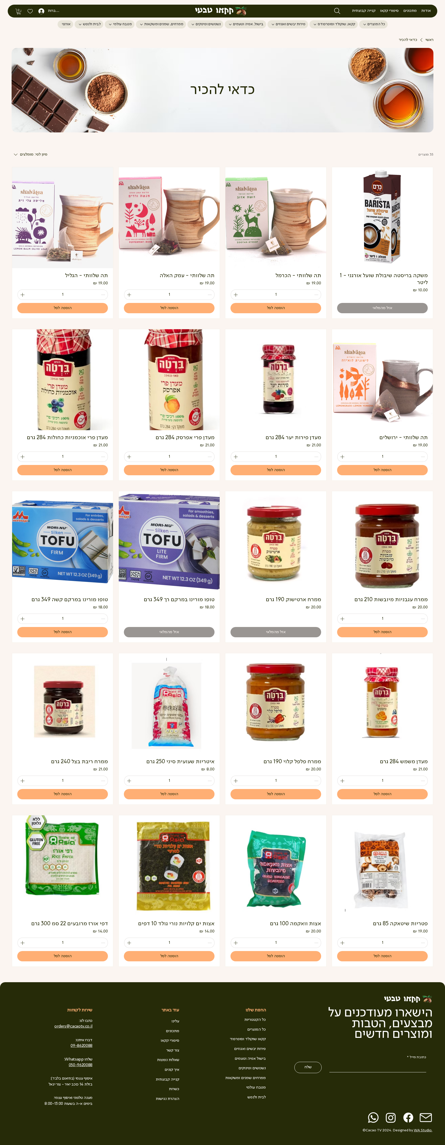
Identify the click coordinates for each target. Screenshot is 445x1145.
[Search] (337, 11)
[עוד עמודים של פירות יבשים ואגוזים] (273, 24)
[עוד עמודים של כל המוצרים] (364, 24)
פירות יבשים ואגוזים (250, 1049)
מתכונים (172, 1031)
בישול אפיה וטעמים (250, 1059)
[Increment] (235, 295)
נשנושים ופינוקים (252, 1068)
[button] (426, 10)
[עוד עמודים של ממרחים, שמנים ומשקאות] (141, 24)
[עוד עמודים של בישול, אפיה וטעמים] (230, 24)
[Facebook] (408, 1117)
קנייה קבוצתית (167, 1080)
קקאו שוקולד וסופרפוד (248, 1039)
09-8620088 (81, 1046)
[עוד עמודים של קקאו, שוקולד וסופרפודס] (315, 24)
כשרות (174, 1089)
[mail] (425, 1117)
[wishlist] (30, 11)
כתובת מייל (416, 1057)
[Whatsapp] (373, 1117)
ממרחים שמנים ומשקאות (245, 1078)
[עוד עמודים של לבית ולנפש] (80, 24)
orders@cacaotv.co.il (73, 1026)
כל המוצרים (256, 1030)
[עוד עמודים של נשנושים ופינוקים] (193, 24)
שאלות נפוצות (168, 1060)
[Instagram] (390, 1117)
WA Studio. (423, 1130)
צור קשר (172, 1050)
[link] (18, 11)
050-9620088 (80, 1065)
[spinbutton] (276, 295)
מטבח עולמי (256, 1087)
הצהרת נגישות (167, 1099)
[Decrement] (316, 295)
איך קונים (172, 1070)
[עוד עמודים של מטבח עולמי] (110, 24)
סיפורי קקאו (170, 1041)
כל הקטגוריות (255, 1020)
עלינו (175, 1021)
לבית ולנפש (256, 1097)
